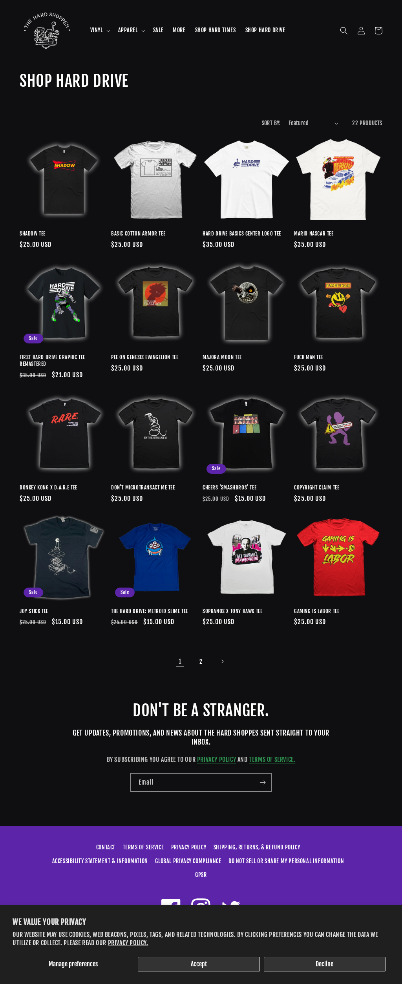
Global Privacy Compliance (188, 861)
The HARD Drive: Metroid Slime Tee (149, 611)
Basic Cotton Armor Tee (138, 233)
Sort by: (271, 123)
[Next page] (222, 661)
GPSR (200, 874)
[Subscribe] (262, 782)
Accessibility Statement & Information (100, 861)
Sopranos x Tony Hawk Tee (232, 611)
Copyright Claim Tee (316, 487)
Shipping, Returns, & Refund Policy (257, 847)
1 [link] (180, 661)
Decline (324, 964)
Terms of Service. (272, 759)
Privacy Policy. (128, 943)
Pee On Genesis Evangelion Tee (144, 357)
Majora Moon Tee (222, 357)
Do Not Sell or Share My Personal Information (286, 861)
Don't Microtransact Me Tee (143, 487)
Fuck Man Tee (308, 357)
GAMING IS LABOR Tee (316, 611)
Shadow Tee (33, 233)
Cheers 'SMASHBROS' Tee (229, 487)
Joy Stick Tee (34, 611)
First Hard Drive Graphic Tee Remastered (52, 360)
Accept (199, 964)
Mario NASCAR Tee (314, 233)
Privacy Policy (216, 759)
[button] (99, 30)
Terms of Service (143, 847)
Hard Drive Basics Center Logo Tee (242, 233)
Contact (105, 847)
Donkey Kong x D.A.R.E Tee (48, 487)
